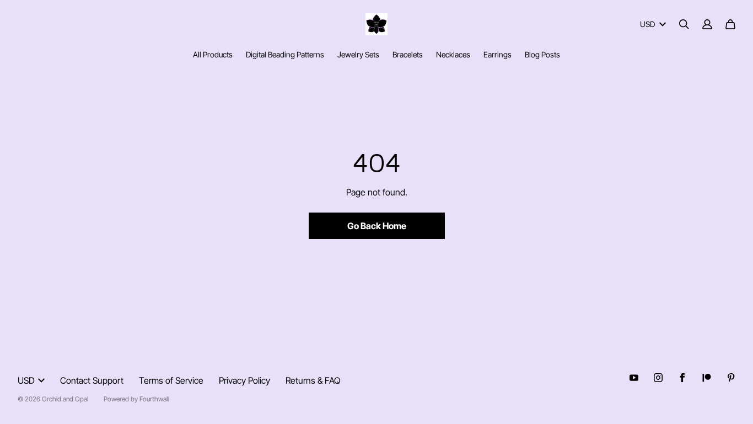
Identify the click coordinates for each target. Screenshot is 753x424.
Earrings (497, 54)
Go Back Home (376, 225)
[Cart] (730, 24)
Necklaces (453, 54)
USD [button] (647, 24)
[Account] (707, 24)
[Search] (684, 24)
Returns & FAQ (313, 380)
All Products (213, 54)
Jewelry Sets (358, 54)
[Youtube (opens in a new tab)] (634, 378)
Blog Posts (542, 54)
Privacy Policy (244, 380)
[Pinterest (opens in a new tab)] (731, 378)
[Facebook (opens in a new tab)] (682, 378)
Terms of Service (171, 380)
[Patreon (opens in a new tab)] (707, 378)
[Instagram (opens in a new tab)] (658, 378)
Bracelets (407, 54)
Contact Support (91, 380)
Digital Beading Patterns (285, 54)
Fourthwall (154, 399)
